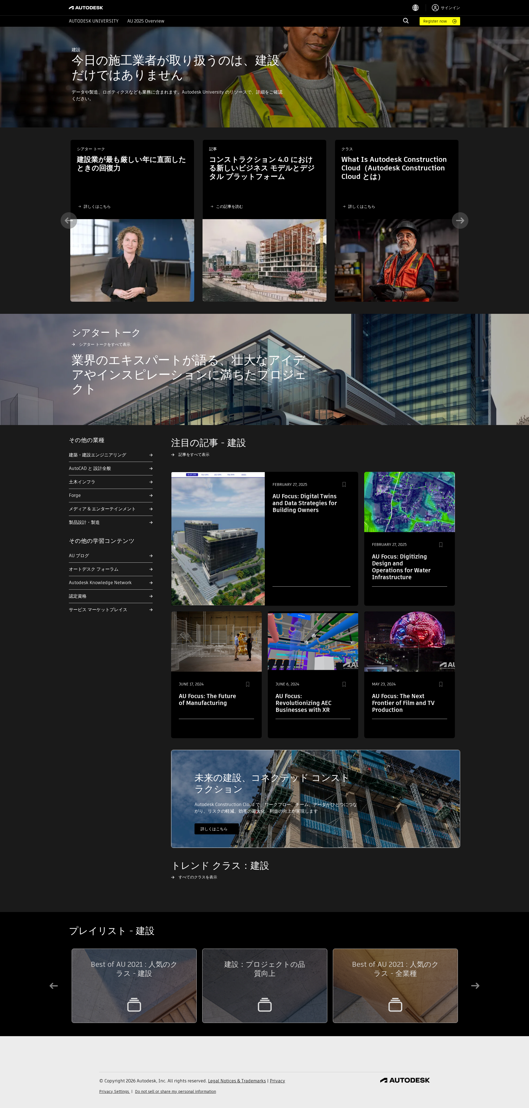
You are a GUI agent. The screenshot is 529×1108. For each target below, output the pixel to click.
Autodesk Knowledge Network (100, 582)
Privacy (277, 1081)
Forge (75, 495)
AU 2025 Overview (145, 21)
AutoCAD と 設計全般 (90, 468)
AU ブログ (79, 555)
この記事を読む (229, 206)
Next (460, 220)
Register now (435, 21)
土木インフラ (82, 482)
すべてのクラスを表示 (198, 877)
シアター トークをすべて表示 (104, 344)
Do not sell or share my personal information (175, 1091)
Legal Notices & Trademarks (237, 1081)
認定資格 (78, 596)
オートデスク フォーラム (93, 569)
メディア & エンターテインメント (102, 509)
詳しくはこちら (97, 206)
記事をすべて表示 (194, 454)
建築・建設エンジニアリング (97, 455)
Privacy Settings (114, 1091)
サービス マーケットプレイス (98, 609)
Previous (69, 220)
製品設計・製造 (84, 522)
